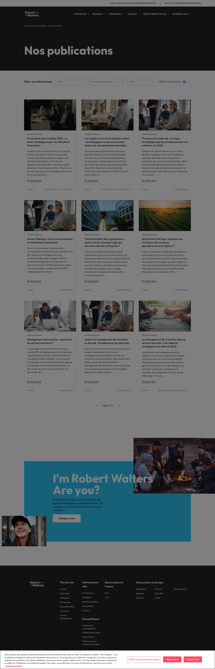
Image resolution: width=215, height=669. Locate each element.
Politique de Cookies (13, 666)
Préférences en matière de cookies (144, 659)
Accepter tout (193, 659)
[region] (107, 659)
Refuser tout (172, 659)
